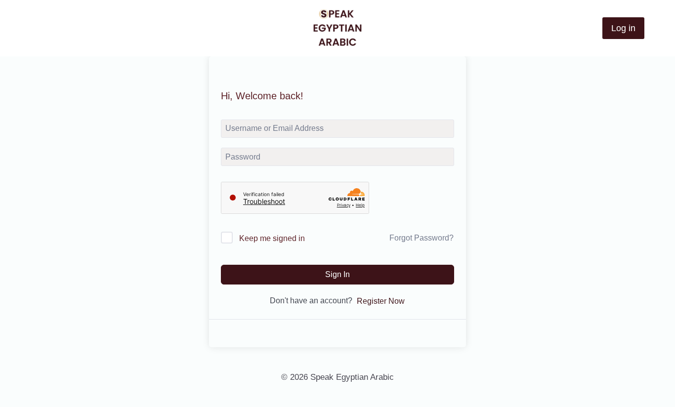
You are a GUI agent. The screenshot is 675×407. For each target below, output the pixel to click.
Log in (623, 28)
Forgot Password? (421, 238)
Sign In (337, 274)
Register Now (381, 301)
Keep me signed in (272, 238)
